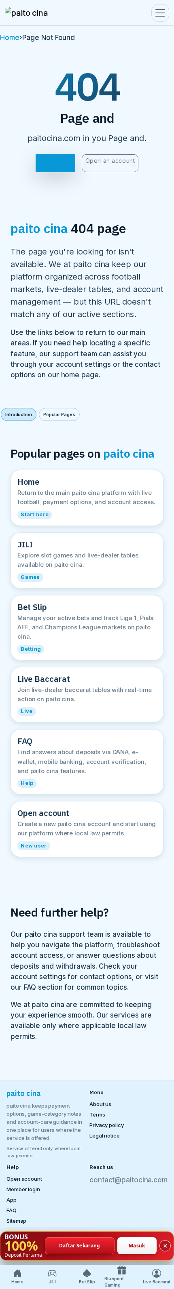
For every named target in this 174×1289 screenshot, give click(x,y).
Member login (23, 1189)
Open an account (110, 160)
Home (9, 38)
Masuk (137, 1245)
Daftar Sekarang (79, 1245)
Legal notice (104, 1135)
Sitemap (16, 1221)
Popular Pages (59, 414)
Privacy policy (106, 1125)
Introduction (18, 414)
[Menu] (160, 13)
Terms (97, 1114)
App (11, 1199)
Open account (24, 1178)
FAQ (11, 1210)
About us (100, 1104)
